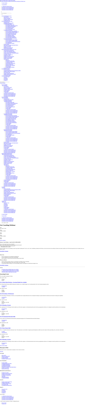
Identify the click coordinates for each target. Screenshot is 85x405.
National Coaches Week (5, 382)
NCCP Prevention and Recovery (11, 37)
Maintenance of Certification (8, 47)
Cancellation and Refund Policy (7, 385)
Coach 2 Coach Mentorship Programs (10, 52)
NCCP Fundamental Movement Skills (7, 316)
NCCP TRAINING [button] (7, 21)
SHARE (1, 267)
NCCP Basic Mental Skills (10, 24)
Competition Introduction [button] (8, 101)
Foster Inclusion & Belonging (10, 63)
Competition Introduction (8, 23)
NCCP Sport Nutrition (9, 28)
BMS (3, 331)
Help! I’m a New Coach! (8, 17)
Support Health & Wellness (10, 67)
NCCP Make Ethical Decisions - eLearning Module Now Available (13, 282)
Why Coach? (4, 355)
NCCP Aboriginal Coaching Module (11, 39)
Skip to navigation (3, 0)
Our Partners (6, 78)
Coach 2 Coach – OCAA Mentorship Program (11, 157)
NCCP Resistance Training (10, 43)
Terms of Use (4, 403)
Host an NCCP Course (7, 143)
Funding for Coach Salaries (8, 57)
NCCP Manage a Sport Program (11, 34)
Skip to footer (13, 0)
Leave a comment (3, 240)
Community (4, 320)
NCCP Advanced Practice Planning (11, 115)
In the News (6, 79)
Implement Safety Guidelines (10, 65)
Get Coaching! (6, 16)
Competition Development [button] (8, 114)
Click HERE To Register (4, 251)
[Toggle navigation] (2, 14)
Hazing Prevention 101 (9, 64)
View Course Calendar (3, 345)
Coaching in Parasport (7, 53)
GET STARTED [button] (4, 85)
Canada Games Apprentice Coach (9, 51)
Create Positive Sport (9, 62)
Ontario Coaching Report (8, 58)
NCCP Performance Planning (10, 36)
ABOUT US (4, 201)
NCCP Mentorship (9, 42)
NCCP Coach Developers (8, 48)
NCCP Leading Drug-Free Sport (11, 33)
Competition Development (8, 113)
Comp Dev (4, 297)
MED (3, 286)
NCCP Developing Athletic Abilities (11, 32)
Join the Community (7, 18)
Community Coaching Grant (10, 61)
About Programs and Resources (9, 50)
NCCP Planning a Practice (10, 27)
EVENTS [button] (5, 68)
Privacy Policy (4, 402)
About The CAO (6, 76)
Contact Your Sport (7, 20)
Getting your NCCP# (7, 46)
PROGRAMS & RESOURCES (7, 153)
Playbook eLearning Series (10, 166)
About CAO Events (7, 69)
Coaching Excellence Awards (6, 383)
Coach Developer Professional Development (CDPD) (12, 70)
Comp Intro (4, 285)
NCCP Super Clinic (7, 72)
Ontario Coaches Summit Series (9, 73)
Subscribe (1, 351)
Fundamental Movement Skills (8, 99)
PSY (3, 298)
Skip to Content (8, 0)
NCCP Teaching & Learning (10, 29)
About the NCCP (6, 22)
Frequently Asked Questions (8, 19)
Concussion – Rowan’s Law (8, 54)
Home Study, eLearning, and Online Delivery (11, 142)
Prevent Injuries (8, 66)
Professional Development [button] (8, 130)
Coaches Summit (6, 90)
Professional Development (8, 38)
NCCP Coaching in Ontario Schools (11, 40)
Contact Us (5, 80)
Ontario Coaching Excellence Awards (10, 74)
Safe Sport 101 (6, 59)
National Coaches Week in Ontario (9, 71)
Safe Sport (3, 376)
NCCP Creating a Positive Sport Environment (13, 41)
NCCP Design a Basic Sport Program (12, 25)
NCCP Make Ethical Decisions (11, 26)
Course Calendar (6, 44)
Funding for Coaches (7, 55)
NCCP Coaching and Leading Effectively (12, 31)
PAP (3, 309)
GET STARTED (4, 84)
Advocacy (5, 77)
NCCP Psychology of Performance (11, 122)
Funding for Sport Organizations (9, 56)
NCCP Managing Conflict (10, 35)
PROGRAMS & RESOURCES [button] (9, 49)
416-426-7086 (4, 4)
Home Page (8, 165)
